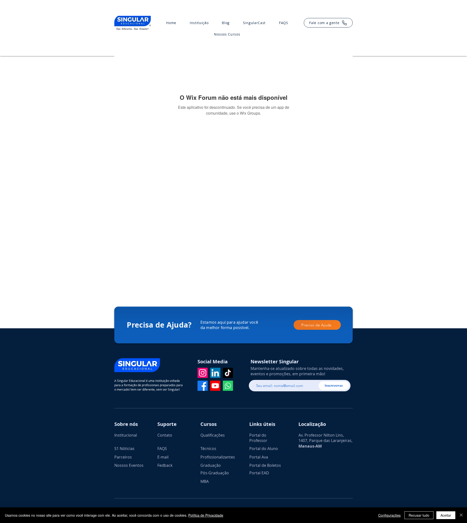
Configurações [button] (389, 515)
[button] (328, 23)
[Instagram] (203, 373)
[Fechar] (461, 515)
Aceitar (445, 515)
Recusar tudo (419, 515)
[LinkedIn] (215, 373)
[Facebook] (203, 386)
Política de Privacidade (205, 515)
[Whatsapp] (228, 386)
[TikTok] (228, 373)
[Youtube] (215, 386)
